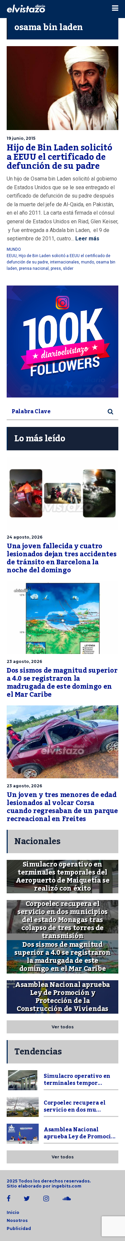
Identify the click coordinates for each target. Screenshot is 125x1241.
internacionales (64, 262)
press (56, 268)
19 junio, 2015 (21, 138)
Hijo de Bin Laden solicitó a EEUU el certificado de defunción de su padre (59, 157)
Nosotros (17, 1220)
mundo (87, 262)
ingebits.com (66, 1186)
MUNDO (14, 249)
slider (68, 268)
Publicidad (19, 1228)
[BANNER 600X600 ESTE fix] (62, 342)
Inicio (13, 1212)
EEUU (12, 255)
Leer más (86, 238)
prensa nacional (34, 268)
